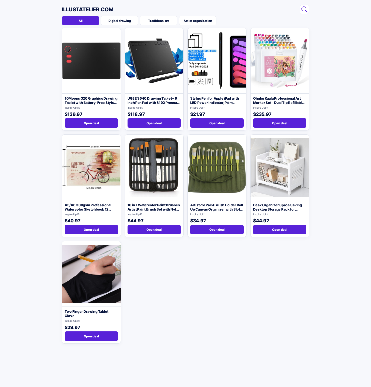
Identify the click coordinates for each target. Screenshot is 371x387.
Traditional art (158, 21)
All (81, 21)
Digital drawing (119, 21)
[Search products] (304, 9)
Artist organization (198, 21)
